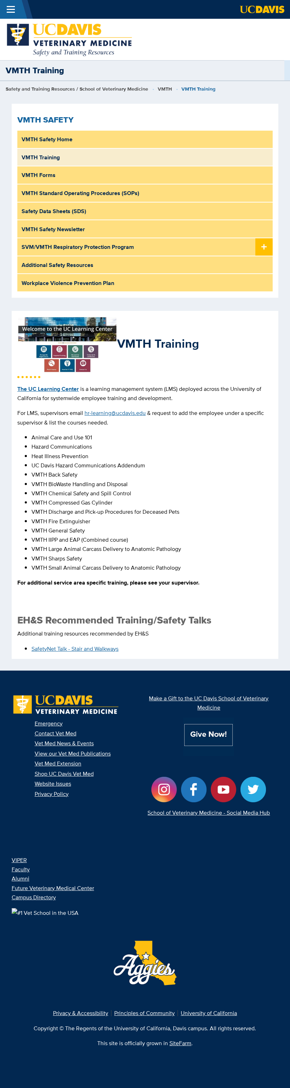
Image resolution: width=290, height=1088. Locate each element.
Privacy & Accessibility (80, 1013)
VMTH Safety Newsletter (53, 229)
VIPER (19, 860)
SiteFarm (180, 1043)
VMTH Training (41, 157)
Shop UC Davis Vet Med (64, 773)
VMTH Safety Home (47, 139)
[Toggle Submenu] (264, 247)
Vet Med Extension (58, 763)
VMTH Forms (39, 175)
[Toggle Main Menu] (11, 9)
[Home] (69, 39)
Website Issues (53, 783)
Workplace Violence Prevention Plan (68, 283)
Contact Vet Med (55, 733)
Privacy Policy (52, 794)
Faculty (21, 869)
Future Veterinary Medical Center (53, 888)
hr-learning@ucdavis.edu (115, 413)
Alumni (20, 878)
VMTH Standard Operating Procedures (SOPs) (80, 193)
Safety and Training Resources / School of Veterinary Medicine (77, 89)
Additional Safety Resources (57, 265)
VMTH (165, 89)
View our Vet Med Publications (73, 753)
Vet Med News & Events (64, 743)
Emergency (49, 723)
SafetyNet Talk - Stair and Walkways (74, 648)
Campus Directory (34, 897)
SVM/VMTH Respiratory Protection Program (78, 247)
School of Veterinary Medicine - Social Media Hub (208, 812)
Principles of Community (144, 1013)
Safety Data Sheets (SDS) (54, 211)
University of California (209, 1013)
